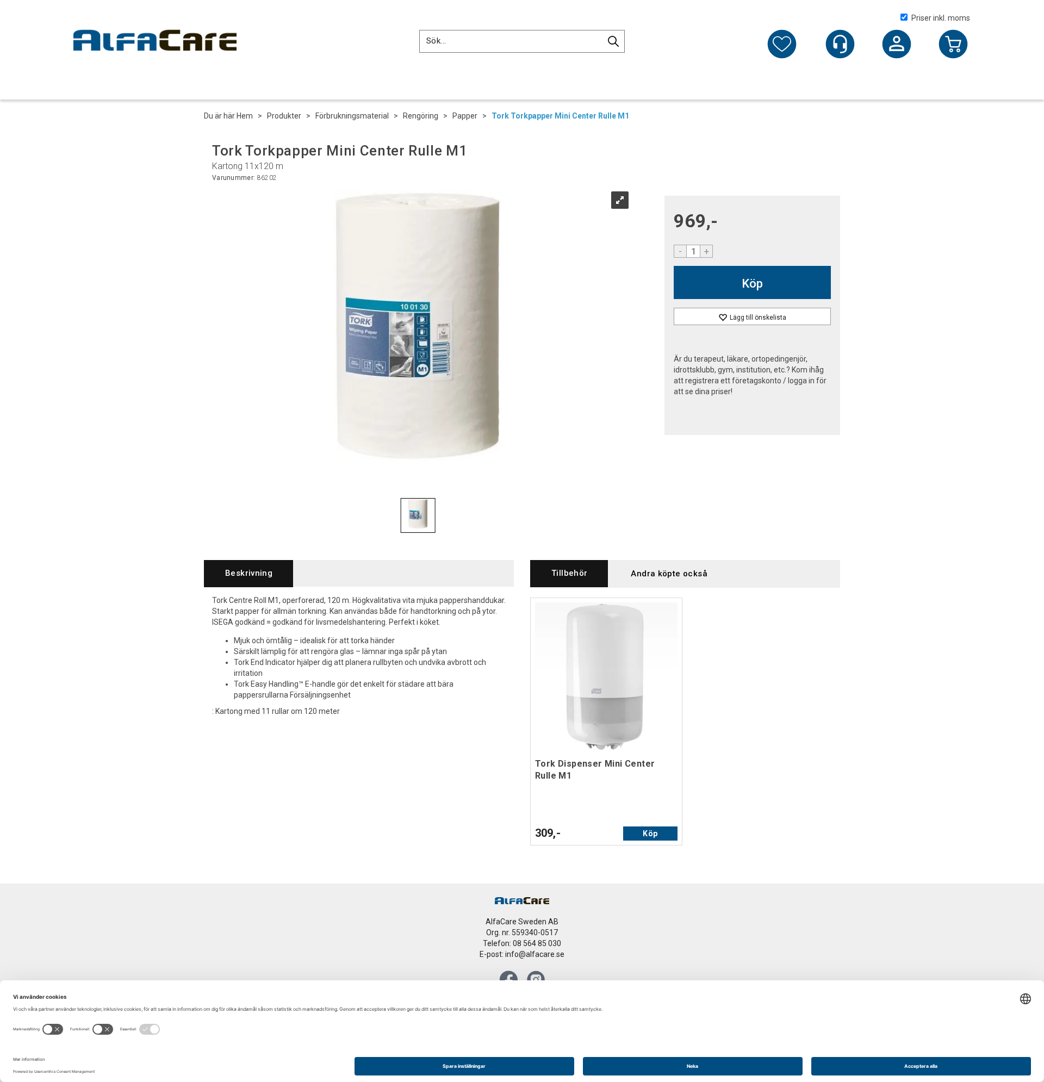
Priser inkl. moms (940, 18)
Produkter (284, 115)
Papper (464, 115)
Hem (245, 115)
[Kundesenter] (840, 44)
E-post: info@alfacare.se (522, 954)
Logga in (896, 45)
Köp (752, 283)
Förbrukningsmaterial (352, 115)
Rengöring (420, 115)
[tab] (248, 573)
